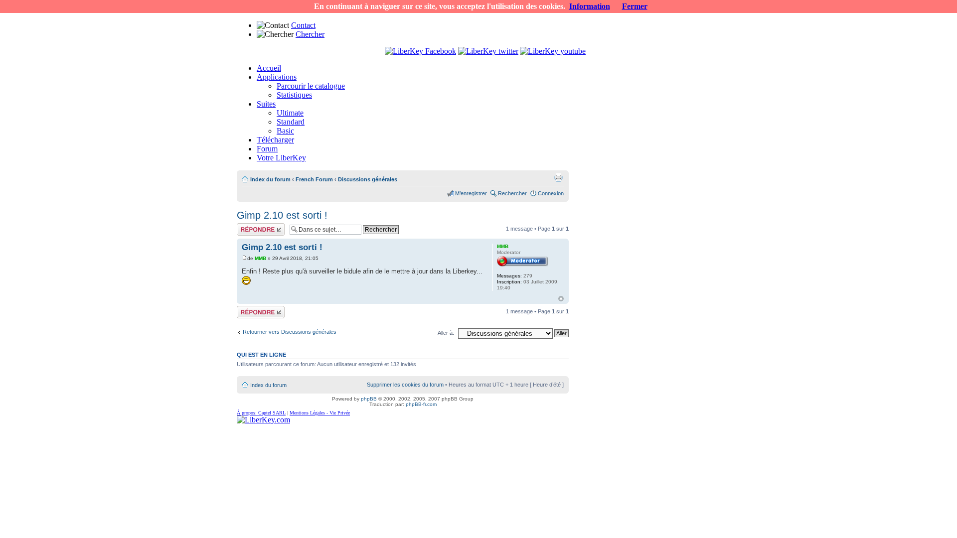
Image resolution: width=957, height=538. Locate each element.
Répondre (249, 226)
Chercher (310, 34)
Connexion (551, 193)
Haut (561, 298)
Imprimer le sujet (558, 177)
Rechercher (512, 193)
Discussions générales (367, 179)
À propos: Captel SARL (261, 412)
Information (589, 6)
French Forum (314, 179)
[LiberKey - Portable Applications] (263, 419)
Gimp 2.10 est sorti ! (282, 215)
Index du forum (270, 179)
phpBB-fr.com (421, 404)
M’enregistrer (471, 193)
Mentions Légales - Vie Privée (320, 412)
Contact (303, 25)
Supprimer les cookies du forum (405, 385)
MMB (260, 258)
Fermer (634, 6)
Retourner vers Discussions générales (289, 332)
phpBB (369, 399)
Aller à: (446, 333)
